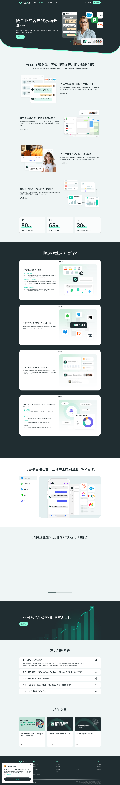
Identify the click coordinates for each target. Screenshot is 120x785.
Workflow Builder (36, 774)
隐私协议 (34, 782)
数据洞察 (58, 772)
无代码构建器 (35, 764)
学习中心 (78, 766)
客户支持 (58, 764)
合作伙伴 (99, 766)
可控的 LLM (35, 769)
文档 (77, 774)
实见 (77, 777)
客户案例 (78, 769)
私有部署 (99, 769)
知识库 (34, 766)
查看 (22, 744)
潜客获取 (58, 766)
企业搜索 (58, 769)
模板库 (78, 772)
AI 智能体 (35, 772)
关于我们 (99, 764)
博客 (77, 764)
